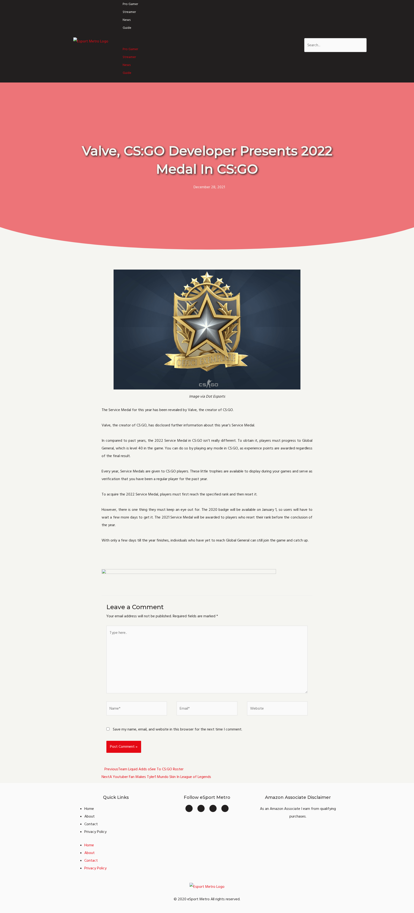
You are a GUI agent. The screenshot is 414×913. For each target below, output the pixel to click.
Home (89, 808)
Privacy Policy (95, 831)
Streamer (129, 12)
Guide (127, 27)
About (89, 816)
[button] (169, 41)
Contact (91, 824)
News (127, 20)
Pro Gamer (130, 4)
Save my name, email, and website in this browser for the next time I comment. (177, 729)
